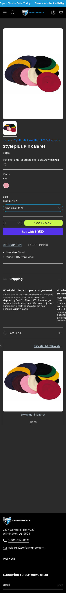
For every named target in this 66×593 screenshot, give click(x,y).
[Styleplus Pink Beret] (33, 381)
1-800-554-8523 (18, 540)
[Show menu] (4, 12)
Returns (15, 333)
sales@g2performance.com (19, 548)
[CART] (61, 12)
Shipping (16, 279)
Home (6, 140)
